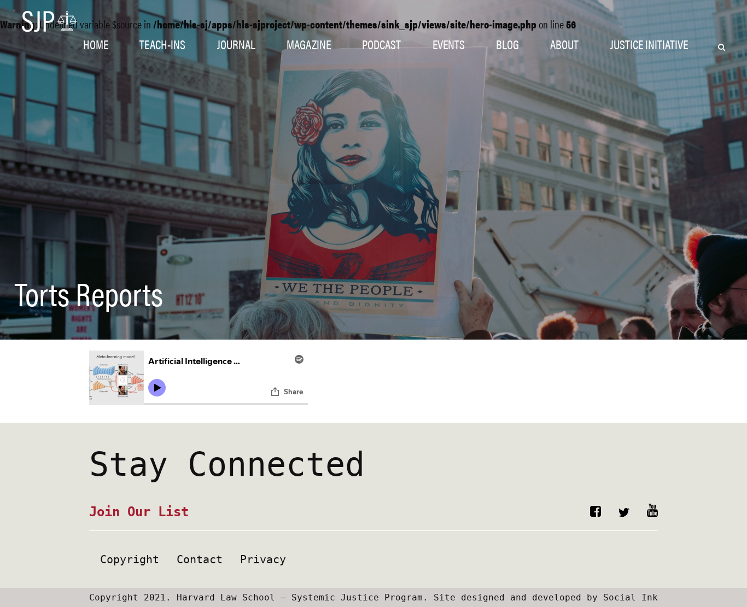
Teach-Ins (162, 44)
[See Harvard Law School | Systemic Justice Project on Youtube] (652, 513)
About (564, 44)
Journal (236, 44)
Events (449, 44)
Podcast (381, 44)
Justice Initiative (649, 44)
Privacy (263, 559)
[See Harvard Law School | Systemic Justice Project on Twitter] (623, 513)
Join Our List (139, 512)
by (546, 597)
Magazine (309, 44)
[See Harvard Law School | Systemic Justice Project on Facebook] (595, 513)
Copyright (129, 559)
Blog (507, 44)
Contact (200, 559)
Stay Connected (227, 464)
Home (95, 44)
